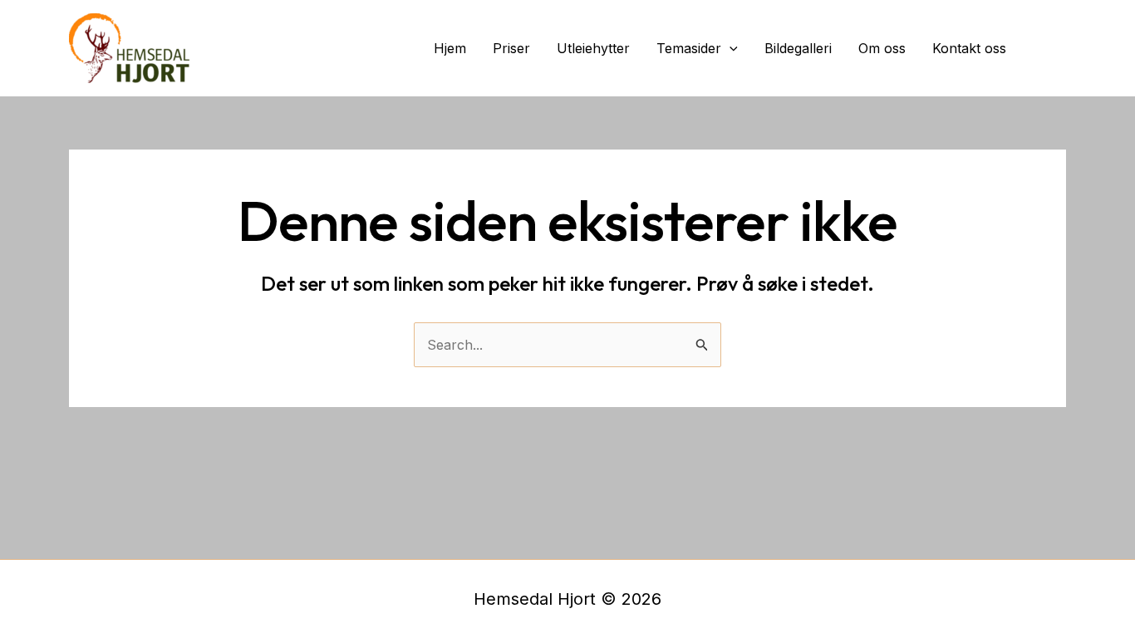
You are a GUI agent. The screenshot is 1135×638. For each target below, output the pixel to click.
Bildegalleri (798, 48)
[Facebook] (1051, 48)
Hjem (450, 48)
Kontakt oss (969, 48)
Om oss (882, 48)
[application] (729, 48)
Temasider (688, 48)
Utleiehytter (593, 48)
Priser (511, 48)
